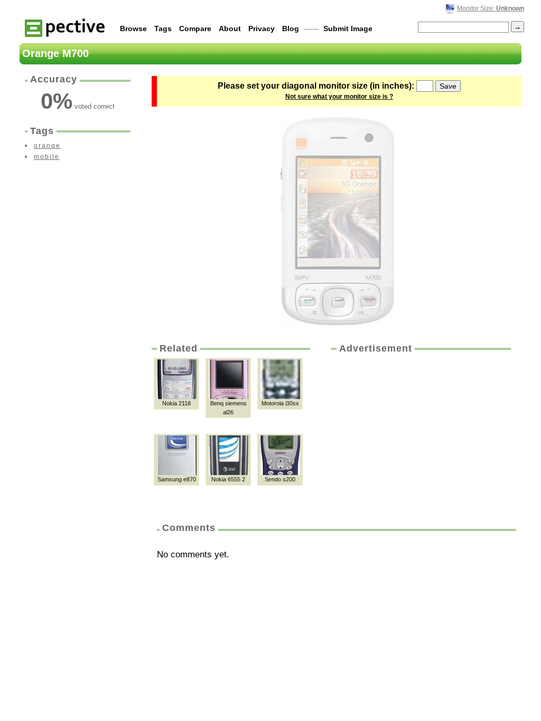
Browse (133, 28)
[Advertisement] (420, 434)
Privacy (261, 28)
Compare (195, 28)
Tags (163, 28)
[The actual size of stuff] (64, 27)
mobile (47, 156)
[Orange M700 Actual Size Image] (336, 221)
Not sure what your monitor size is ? (339, 96)
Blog (290, 28)
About (230, 28)
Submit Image (347, 28)
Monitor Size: (490, 8)
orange (47, 145)
